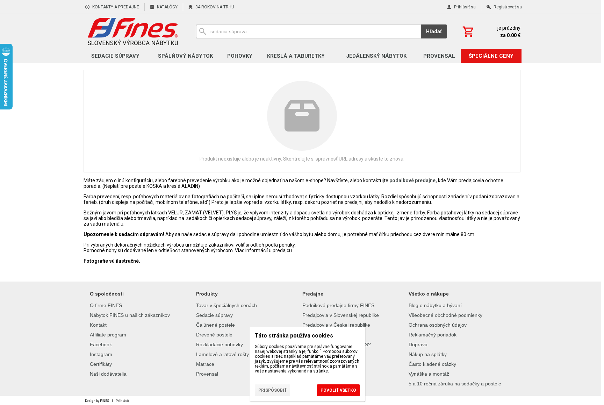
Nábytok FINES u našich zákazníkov (130, 315)
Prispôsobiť (272, 390)
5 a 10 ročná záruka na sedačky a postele (455, 383)
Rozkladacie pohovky (219, 344)
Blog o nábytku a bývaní (435, 305)
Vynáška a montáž (429, 374)
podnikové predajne (412, 180)
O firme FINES (106, 305)
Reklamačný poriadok (432, 335)
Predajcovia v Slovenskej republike (340, 315)
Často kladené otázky (432, 364)
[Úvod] (132, 31)
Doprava (418, 344)
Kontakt (98, 325)
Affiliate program (108, 335)
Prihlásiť (122, 401)
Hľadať (434, 31)
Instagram (101, 354)
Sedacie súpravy (214, 315)
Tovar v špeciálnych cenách (226, 305)
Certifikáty (101, 364)
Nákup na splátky (428, 354)
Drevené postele (214, 335)
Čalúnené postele (215, 325)
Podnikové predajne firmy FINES (338, 305)
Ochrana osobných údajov (438, 325)
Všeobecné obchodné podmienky (445, 315)
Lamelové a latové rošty (222, 354)
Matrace (205, 364)
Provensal (207, 374)
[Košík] (491, 31)
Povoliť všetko (338, 390)
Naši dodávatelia (108, 374)
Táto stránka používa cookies (294, 335)
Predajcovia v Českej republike (336, 325)
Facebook (101, 344)
